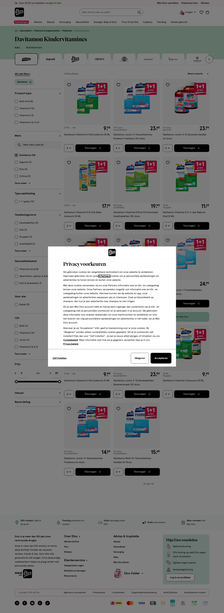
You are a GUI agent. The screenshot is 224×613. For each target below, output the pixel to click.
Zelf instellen (60, 358)
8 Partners (104, 276)
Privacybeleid (70, 344)
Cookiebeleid (70, 340)
